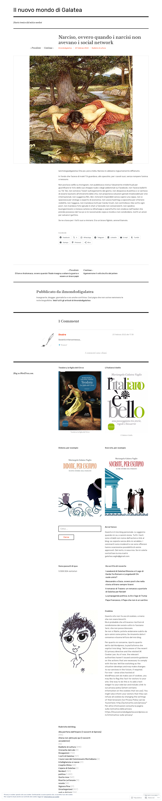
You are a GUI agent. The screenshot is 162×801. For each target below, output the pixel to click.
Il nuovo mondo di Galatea (47, 10)
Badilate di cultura (99, 48)
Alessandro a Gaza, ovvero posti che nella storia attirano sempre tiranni (125, 583)
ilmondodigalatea (65, 48)
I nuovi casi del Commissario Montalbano (77, 759)
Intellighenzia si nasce (68, 762)
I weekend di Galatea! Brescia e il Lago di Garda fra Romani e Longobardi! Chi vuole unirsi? (124, 574)
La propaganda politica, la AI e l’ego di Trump (126, 596)
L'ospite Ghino (65, 765)
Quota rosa (63, 777)
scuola (61, 783)
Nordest (62, 771)
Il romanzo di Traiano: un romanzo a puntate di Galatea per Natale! (126, 590)
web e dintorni (65, 792)
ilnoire (62, 334)
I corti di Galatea (66, 756)
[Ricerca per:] (79, 529)
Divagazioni (63, 753)
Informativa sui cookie (51, 797)
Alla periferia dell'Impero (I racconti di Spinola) (79, 732)
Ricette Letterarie (67, 780)
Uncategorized (65, 789)
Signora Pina (64, 786)
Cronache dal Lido (66, 750)
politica (61, 774)
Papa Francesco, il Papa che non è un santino (126, 600)
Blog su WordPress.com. (23, 373)
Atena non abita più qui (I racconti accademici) (74, 739)
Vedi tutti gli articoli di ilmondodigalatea (71, 300)
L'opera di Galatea (66, 768)
